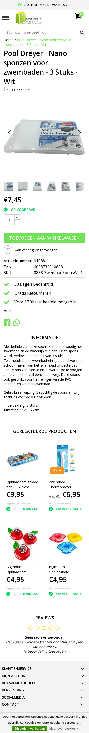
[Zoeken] (82, 32)
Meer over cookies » (63, 728)
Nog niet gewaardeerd (18, 503)
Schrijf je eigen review (18, 89)
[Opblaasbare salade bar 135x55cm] (23, 459)
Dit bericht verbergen (30, 728)
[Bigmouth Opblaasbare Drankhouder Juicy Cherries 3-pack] (23, 544)
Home (9, 39)
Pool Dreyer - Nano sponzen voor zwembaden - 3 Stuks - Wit (37, 42)
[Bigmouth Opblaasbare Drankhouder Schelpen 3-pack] (66, 544)
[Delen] (8, 322)
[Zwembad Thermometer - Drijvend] (66, 459)
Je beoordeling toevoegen (44, 651)
